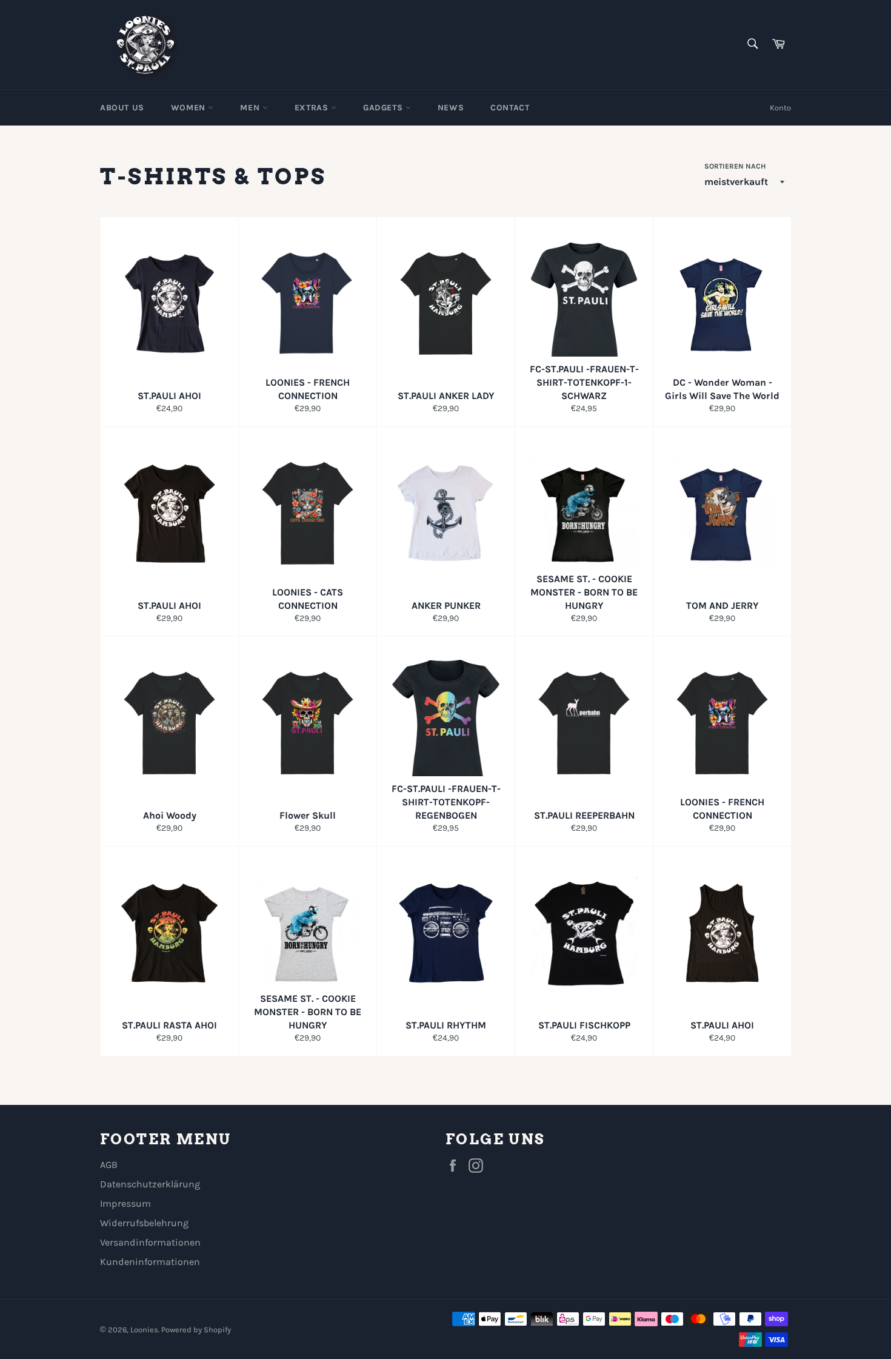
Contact (509, 107)
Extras (313, 107)
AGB (109, 1164)
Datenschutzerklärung (150, 1184)
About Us (122, 107)
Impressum (125, 1203)
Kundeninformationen (150, 1261)
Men (251, 107)
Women (190, 107)
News (451, 107)
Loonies (144, 1329)
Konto (780, 107)
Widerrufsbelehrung (144, 1223)
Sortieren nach (735, 166)
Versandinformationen (150, 1242)
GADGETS (384, 107)
